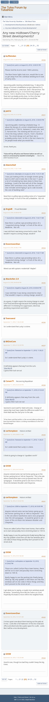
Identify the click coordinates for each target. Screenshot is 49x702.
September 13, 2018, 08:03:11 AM (13, 434)
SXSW (8, 466)
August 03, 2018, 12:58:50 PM (12, 60)
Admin (37, 25)
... (20, 45)
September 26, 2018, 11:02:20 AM (13, 657)
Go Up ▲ (32, 697)
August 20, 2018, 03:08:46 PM (12, 212)
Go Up (4, 679)
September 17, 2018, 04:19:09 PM (13, 469)
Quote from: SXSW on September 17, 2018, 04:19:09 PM (25, 506)
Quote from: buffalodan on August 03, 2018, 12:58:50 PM (25, 120)
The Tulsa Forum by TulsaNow (14, 8)
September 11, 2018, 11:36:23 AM (13, 322)
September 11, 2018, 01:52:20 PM (13, 345)
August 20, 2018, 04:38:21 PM (12, 247)
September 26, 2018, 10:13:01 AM (13, 617)
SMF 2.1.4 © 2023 (19, 699)
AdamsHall (11, 165)
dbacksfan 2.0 (12, 279)
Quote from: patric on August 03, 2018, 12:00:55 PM (24, 65)
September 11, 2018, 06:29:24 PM (13, 385)
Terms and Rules (23, 697)
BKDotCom (11, 341)
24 (31, 45)
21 (22, 45)
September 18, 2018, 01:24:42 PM (13, 501)
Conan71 (10, 381)
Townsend (10, 318)
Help (15, 697)
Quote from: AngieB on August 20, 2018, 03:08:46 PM (24, 288)
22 (25, 45)
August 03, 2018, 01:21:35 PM (12, 114)
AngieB (9, 209)
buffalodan (11, 56)
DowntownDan (13, 244)
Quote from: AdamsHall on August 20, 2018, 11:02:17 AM (25, 218)
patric (8, 111)
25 (33, 45)
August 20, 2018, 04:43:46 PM (12, 282)
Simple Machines (30, 699)
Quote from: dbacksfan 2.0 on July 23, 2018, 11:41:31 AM (25, 174)
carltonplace (11, 431)
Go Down (5, 46)
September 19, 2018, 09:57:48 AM (13, 556)
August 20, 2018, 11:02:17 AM (12, 168)
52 (38, 45)
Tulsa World (8, 368)
